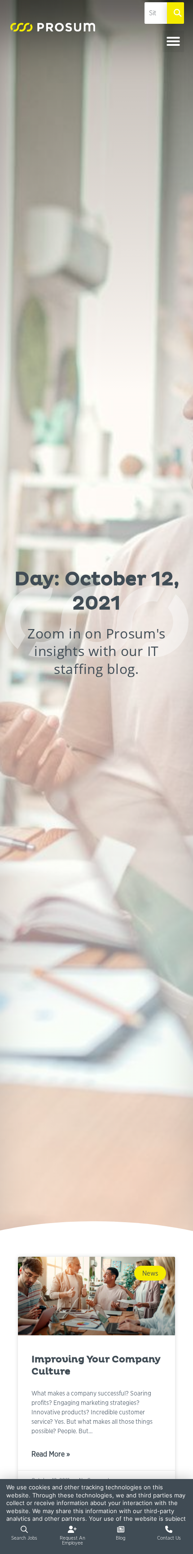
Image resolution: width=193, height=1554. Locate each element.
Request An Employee (72, 1540)
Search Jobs (24, 1537)
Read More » (50, 1455)
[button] (173, 41)
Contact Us (169, 1537)
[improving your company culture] (96, 1296)
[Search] (175, 13)
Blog (120, 1537)
